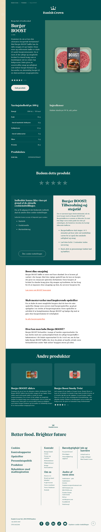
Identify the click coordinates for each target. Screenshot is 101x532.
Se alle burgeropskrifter (35, 319)
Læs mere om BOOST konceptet (38, 290)
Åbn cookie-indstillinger (32, 254)
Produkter (24, 2)
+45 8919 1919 (15, 522)
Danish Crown (14, 2)
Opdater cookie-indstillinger (79, 524)
